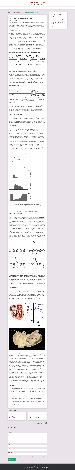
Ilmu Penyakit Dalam (13, 16)
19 (62, 20)
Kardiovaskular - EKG (22, 16)
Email (9, 448)
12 (62, 19)
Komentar (10, 432)
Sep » (52, 26)
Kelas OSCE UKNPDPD (40, 7)
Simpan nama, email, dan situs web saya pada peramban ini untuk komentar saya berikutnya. (28, 456)
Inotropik (11, 416)
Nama (9, 444)
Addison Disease (34, 416)
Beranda (32, 7)
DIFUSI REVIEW (37, 3)
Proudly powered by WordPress (30, 467)
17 (58, 20)
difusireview (20, 20)
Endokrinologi (32, 414)
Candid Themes (49, 467)
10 (58, 19)
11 (60, 19)
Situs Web (10, 452)
